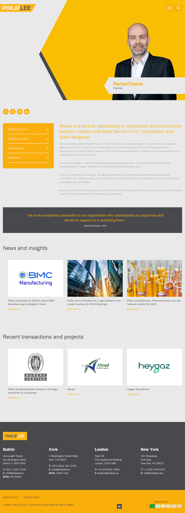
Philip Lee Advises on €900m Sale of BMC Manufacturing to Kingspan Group (31, 302)
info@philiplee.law (153, 473)
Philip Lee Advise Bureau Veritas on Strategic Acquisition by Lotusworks (33, 391)
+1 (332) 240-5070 (154, 469)
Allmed (71, 389)
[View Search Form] (178, 8)
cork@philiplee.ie (61, 469)
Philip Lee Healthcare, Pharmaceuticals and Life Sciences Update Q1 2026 (153, 302)
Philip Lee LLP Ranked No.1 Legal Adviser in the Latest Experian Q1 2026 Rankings (94, 302)
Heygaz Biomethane (138, 389)
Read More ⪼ (14, 309)
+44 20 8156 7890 (108, 469)
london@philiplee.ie (107, 473)
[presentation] (35, 278)
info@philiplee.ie (14, 473)
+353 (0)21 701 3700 (63, 465)
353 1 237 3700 (16, 469)
